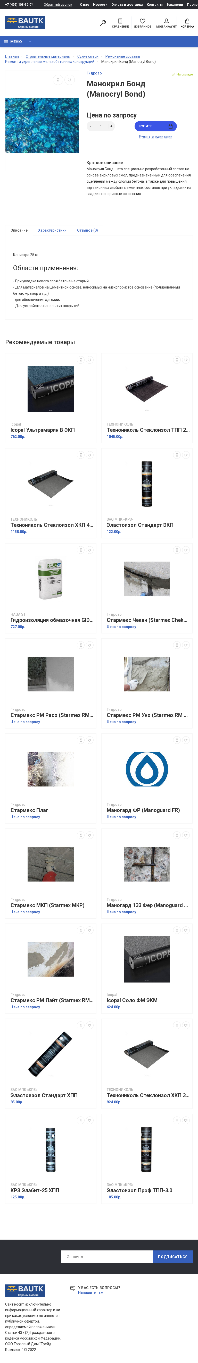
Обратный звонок (58, 4)
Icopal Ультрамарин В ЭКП (43, 430)
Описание (19, 230)
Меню (16, 42)
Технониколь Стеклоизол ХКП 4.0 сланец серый (52, 525)
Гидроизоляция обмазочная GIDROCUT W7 (52, 620)
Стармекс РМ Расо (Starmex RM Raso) (52, 715)
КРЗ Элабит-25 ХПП (35, 1190)
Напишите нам (90, 1292)
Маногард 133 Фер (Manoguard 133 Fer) (148, 905)
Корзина (187, 26)
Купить (146, 126)
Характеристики (52, 230)
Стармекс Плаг (29, 810)
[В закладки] (69, 80)
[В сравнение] (58, 80)
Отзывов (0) (87, 230)
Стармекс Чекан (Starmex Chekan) (148, 620)
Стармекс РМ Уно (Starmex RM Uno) (148, 715)
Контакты (155, 4)
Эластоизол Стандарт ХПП (44, 1095)
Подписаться (173, 1257)
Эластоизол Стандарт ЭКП (140, 525)
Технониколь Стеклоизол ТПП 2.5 (148, 430)
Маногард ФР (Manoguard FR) (143, 810)
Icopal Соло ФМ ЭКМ (132, 1000)
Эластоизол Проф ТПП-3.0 (139, 1190)
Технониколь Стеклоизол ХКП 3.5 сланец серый (148, 1095)
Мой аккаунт (166, 26)
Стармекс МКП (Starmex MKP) (48, 905)
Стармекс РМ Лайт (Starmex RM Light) (52, 1000)
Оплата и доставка (127, 4)
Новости (100, 4)
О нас (84, 4)
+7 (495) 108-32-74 (19, 4)
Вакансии (175, 4)
